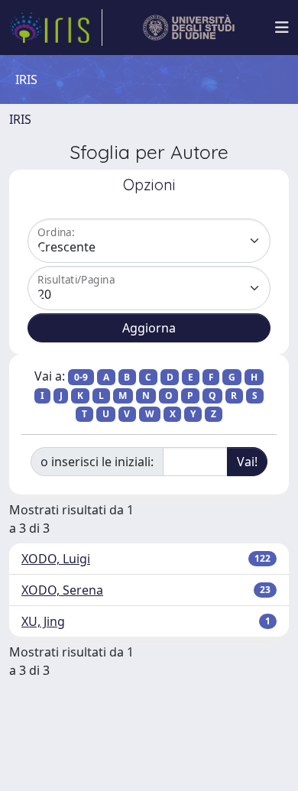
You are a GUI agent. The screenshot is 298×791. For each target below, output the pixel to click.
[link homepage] (55, 27)
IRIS (20, 119)
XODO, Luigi (55, 558)
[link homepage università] (189, 27)
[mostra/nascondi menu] (282, 27)
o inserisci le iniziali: (97, 461)
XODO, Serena (62, 590)
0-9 (81, 377)
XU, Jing (43, 621)
